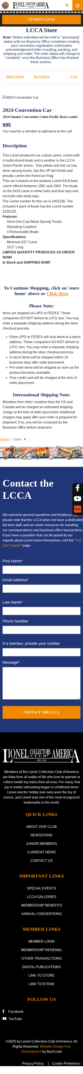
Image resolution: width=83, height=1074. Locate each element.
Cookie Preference (66, 1063)
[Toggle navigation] (77, 5)
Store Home (15, 76)
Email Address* (16, 580)
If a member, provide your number (31, 643)
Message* (11, 662)
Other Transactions (41, 958)
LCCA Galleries (41, 897)
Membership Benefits (41, 905)
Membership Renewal (41, 950)
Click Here (58, 293)
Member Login (41, 941)
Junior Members (41, 843)
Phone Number (15, 621)
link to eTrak (41, 984)
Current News (41, 852)
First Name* (13, 561)
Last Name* (13, 602)
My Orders (41, 76)
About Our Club (41, 826)
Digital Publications (41, 967)
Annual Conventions (41, 914)
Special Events (41, 888)
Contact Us (41, 860)
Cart (74, 76)
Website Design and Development (46, 1049)
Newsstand (41, 835)
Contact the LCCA (41, 712)
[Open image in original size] (41, 756)
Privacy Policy (33, 1063)
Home (4, 439)
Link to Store (41, 975)
